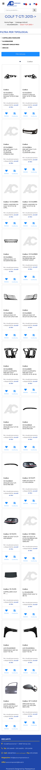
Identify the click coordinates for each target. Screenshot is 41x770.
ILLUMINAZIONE (7, 41)
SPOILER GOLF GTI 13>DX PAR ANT (29, 427)
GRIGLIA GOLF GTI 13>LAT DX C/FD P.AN (10, 316)
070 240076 (20, 748)
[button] (35, 10)
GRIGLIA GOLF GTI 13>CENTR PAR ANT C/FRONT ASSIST (29, 258)
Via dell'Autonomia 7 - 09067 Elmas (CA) (17, 744)
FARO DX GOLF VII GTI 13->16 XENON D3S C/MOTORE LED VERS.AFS (30, 539)
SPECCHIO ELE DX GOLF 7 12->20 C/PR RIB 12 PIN (29, 705)
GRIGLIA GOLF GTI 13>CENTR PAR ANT (9, 260)
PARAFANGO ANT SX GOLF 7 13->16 (30, 651)
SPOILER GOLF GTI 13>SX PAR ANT (9, 483)
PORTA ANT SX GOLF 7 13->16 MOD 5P (10, 707)
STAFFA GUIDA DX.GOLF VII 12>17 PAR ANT (10, 96)
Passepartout (30, 769)
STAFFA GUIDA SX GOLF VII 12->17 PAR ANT (29, 96)
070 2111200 (34, 753)
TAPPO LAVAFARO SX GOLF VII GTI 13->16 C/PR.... (30, 206)
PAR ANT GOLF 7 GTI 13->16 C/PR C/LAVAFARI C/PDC (29, 151)
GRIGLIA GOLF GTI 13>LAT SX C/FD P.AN (30, 316)
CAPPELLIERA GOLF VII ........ (10, 592)
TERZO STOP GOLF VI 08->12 (30, 595)
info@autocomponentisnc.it (19, 757)
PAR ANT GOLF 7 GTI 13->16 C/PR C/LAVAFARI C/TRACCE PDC (10, 152)
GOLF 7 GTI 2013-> (26, 24)
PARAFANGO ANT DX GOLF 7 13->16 (10, 651)
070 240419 (10, 748)
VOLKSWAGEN (12, 24)
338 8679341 (12, 753)
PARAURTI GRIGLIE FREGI (10, 44)
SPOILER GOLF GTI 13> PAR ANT (10, 427)
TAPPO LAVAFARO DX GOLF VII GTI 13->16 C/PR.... (10, 206)
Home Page (8, 22)
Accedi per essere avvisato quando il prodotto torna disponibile (11, 166)
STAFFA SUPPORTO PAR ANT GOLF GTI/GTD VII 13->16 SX (30, 372)
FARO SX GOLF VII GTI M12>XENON (10, 537)
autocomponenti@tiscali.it (15, 762)
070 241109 (28, 748)
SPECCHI (5, 48)
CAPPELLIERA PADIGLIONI (11, 38)
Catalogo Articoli (21, 22)
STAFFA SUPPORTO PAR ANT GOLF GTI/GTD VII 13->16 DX (10, 372)
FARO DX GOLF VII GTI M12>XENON (29, 481)
